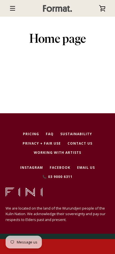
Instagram (31, 167)
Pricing (31, 134)
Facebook (60, 167)
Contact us (80, 143)
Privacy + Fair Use (42, 143)
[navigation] (13, 8)
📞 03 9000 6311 (57, 176)
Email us (86, 167)
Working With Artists (57, 152)
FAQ (50, 134)
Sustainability (76, 134)
